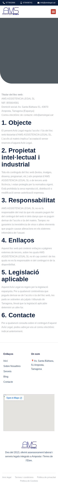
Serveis (7, 371)
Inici (5, 361)
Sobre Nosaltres (12, 366)
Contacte (8, 382)
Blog (5, 376)
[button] (53, 11)
